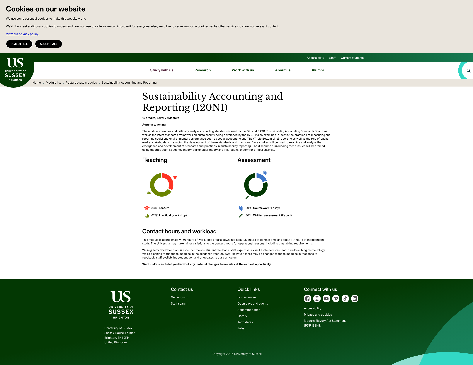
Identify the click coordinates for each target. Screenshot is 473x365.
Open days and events (252, 303)
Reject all (19, 44)
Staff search (179, 303)
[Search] (465, 70)
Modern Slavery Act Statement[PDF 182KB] (325, 323)
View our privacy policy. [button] (22, 34)
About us (283, 70)
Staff (332, 58)
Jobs (240, 328)
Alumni (318, 70)
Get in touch (179, 297)
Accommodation (248, 310)
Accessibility (315, 58)
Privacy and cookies (318, 314)
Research (203, 70)
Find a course (246, 297)
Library (242, 316)
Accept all (48, 44)
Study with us (161, 70)
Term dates (245, 322)
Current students (352, 58)
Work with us (243, 70)
